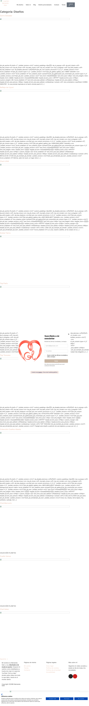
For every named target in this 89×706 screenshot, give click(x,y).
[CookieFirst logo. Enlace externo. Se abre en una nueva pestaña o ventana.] (2, 694)
